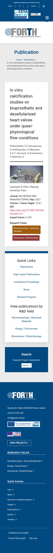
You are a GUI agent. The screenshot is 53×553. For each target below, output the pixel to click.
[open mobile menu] (47, 18)
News (26, 289)
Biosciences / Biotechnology (26, 336)
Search (25, 365)
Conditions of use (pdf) (18, 533)
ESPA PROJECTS (18, 443)
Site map (33, 538)
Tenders (11, 519)
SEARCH (10, 6)
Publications (29, 60)
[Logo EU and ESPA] (21, 14)
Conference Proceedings (26, 282)
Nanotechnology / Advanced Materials (26, 229)
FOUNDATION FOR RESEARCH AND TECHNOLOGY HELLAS (26, 2)
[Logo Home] (26, 32)
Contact (33, 6)
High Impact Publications (26, 274)
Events (10, 514)
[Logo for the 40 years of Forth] (36, 14)
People (10, 504)
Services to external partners (19, 499)
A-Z (19, 6)
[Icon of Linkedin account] (44, 6)
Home (18, 60)
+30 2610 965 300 (15, 413)
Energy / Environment (26, 328)
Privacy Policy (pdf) (16, 538)
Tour (9, 490)
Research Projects (26, 297)
